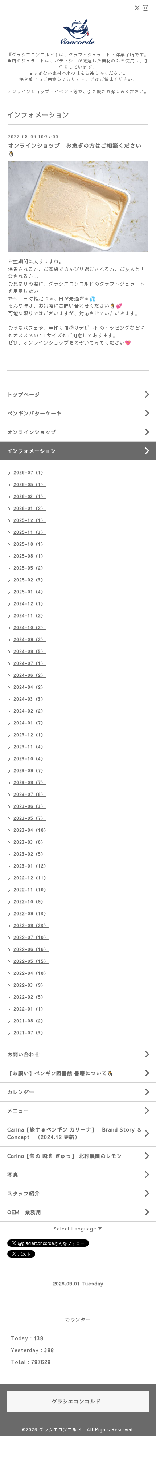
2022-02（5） (29, 997)
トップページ (23, 394)
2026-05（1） (29, 484)
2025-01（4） (29, 591)
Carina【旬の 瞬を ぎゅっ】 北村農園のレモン (64, 1155)
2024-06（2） (29, 675)
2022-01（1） (29, 1009)
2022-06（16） (31, 949)
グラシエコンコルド (61, 1429)
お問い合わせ (23, 1054)
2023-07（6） (29, 794)
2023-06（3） (29, 806)
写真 (12, 1174)
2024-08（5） (29, 651)
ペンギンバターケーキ (34, 413)
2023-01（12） (31, 866)
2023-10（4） (29, 758)
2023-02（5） (29, 854)
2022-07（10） (31, 937)
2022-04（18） (31, 973)
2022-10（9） (29, 901)
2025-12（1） (29, 520)
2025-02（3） (29, 580)
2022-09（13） (31, 913)
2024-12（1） (29, 603)
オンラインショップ (31, 432)
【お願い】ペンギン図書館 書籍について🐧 (60, 1073)
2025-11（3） (29, 532)
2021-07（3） (29, 1032)
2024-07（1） (29, 663)
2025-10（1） (29, 544)
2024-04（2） (29, 687)
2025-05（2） (29, 568)
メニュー (18, 1110)
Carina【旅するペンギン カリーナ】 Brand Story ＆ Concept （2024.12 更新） (74, 1133)
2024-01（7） (29, 723)
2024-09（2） (29, 639)
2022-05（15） (31, 961)
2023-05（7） (29, 818)
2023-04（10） (31, 830)
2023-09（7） (29, 770)
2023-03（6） (29, 842)
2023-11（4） (29, 746)
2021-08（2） (29, 1021)
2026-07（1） (29, 472)
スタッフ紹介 (23, 1193)
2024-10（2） (29, 627)
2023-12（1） (29, 734)
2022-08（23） (31, 925)
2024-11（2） (29, 615)
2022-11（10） (31, 889)
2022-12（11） (31, 878)
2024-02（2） (29, 711)
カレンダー (20, 1091)
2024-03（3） (29, 699)
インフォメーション (31, 450)
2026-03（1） (29, 496)
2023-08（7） (29, 782)
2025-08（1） (29, 556)
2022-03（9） (29, 985)
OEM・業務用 (24, 1212)
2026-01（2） (29, 508)
